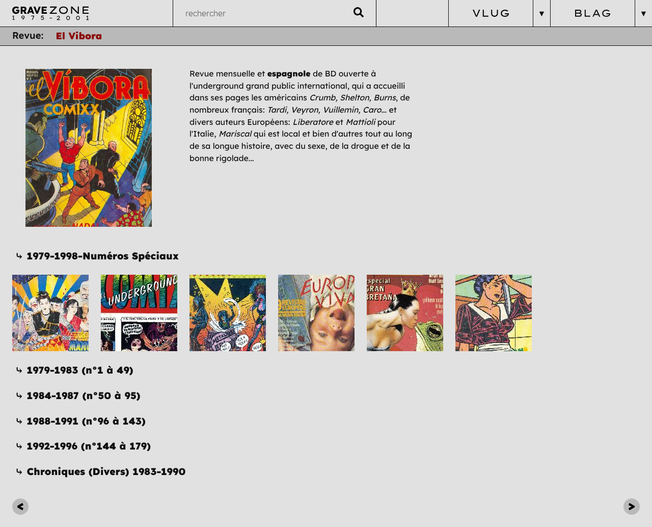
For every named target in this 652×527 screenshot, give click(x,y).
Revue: (28, 35)
